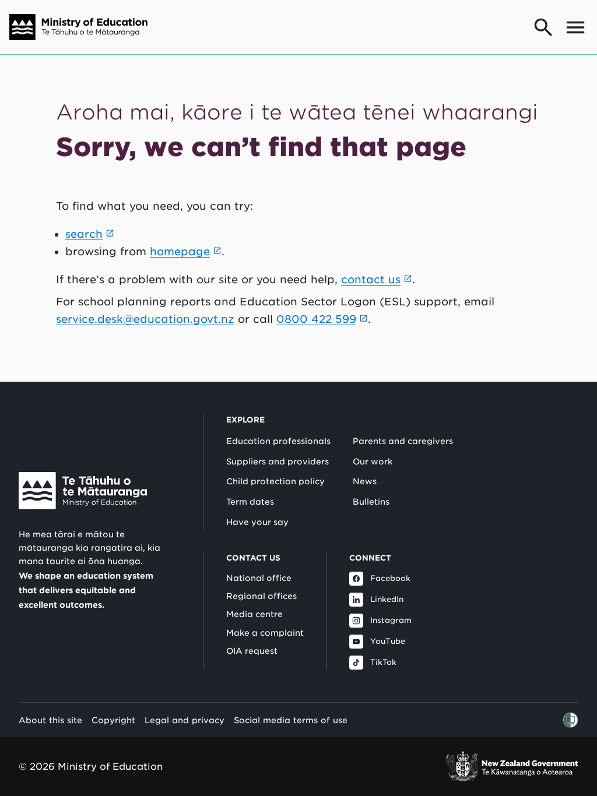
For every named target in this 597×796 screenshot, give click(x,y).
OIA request (252, 651)
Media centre (254, 614)
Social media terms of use (290, 720)
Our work (372, 461)
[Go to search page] (543, 27)
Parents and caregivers (403, 441)
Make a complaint (265, 632)
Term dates (250, 501)
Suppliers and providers (277, 461)
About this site (50, 720)
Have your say (257, 522)
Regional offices (261, 596)
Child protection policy (275, 481)
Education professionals (278, 441)
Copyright (113, 720)
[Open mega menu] (575, 27)
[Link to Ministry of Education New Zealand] (83, 490)
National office (259, 578)
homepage (180, 251)
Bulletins (371, 501)
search (84, 234)
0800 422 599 (316, 319)
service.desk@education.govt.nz (145, 319)
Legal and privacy (184, 720)
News (365, 481)
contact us (371, 279)
